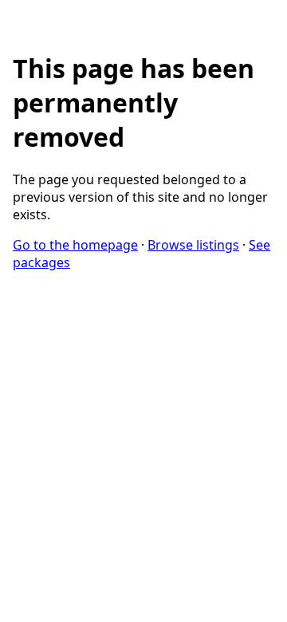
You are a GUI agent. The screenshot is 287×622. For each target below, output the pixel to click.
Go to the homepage (75, 245)
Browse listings (193, 245)
